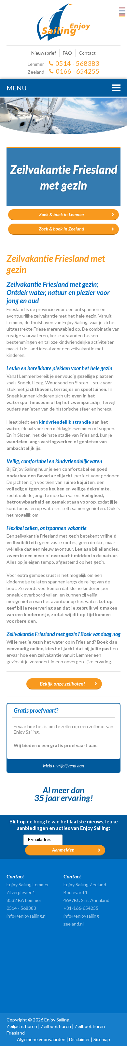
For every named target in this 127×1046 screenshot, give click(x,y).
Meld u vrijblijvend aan (63, 765)
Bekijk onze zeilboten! (62, 684)
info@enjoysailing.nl (27, 916)
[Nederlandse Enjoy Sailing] (122, 9)
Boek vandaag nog (100, 634)
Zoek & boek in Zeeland (61, 228)
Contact (87, 53)
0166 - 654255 (78, 71)
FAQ (67, 53)
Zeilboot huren (56, 1026)
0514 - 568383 (77, 63)
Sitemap (101, 1039)
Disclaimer (79, 1039)
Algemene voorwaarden (41, 1039)
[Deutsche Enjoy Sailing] (122, 15)
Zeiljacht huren (22, 1026)
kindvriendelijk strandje (65, 422)
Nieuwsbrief (43, 53)
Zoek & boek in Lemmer (61, 214)
